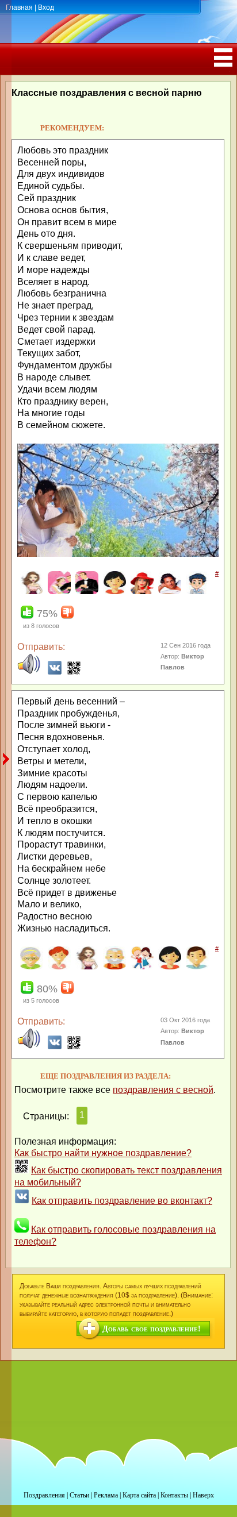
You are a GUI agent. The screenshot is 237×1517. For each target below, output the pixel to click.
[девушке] (30, 591)
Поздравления (44, 1495)
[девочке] (58, 967)
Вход (46, 7)
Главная (19, 7)
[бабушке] (30, 967)
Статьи (79, 1495)
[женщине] (113, 591)
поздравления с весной (163, 1090)
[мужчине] (196, 967)
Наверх (203, 1495)
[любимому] (168, 591)
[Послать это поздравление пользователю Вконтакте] (54, 672)
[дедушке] (113, 967)
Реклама (106, 1495)
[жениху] (85, 591)
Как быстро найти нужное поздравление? (103, 1153)
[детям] (141, 967)
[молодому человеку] (196, 591)
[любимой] (141, 591)
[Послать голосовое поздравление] (28, 672)
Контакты (174, 1495)
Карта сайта (139, 1495)
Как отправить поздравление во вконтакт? (122, 1201)
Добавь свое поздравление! (151, 1329)
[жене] (58, 591)
